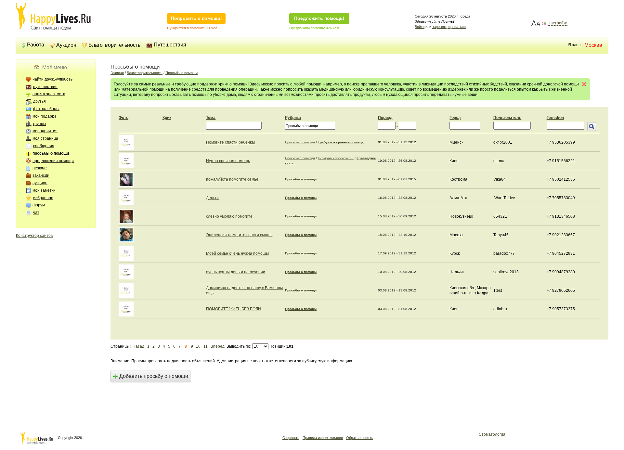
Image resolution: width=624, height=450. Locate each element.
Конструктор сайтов (34, 235)
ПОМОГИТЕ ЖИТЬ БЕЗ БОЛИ (233, 309)
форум (38, 205)
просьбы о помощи (50, 153)
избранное (43, 198)
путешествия (45, 86)
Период (385, 117)
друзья (39, 101)
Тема (210, 117)
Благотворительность (114, 45)
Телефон (555, 117)
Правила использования (323, 438)
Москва (593, 45)
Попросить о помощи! (196, 18)
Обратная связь (359, 438)
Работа (35, 44)
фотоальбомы (46, 109)
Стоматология (492, 434)
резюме (39, 168)
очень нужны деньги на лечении (235, 272)
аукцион (39, 183)
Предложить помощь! (319, 18)
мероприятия (45, 131)
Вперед (218, 346)
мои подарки (44, 116)
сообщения (43, 146)
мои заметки (44, 190)
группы (39, 124)
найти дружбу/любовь (52, 79)
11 (205, 346)
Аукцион (66, 45)
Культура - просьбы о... (336, 158)
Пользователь (507, 117)
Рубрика (293, 117)
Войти (419, 27)
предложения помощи (53, 161)
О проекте (290, 438)
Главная (117, 73)
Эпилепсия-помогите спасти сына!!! (239, 235)
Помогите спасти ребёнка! (230, 142)
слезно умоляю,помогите (229, 216)
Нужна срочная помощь (228, 161)
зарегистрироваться (449, 27)
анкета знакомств (48, 94)
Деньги (212, 198)
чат (36, 212)
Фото (123, 117)
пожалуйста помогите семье (232, 179)
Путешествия (170, 44)
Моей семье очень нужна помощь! (237, 253)
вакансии (40, 175)
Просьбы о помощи (181, 73)
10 (198, 346)
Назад (138, 346)
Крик (166, 117)
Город (455, 117)
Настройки (557, 23)
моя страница (45, 138)
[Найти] (591, 126)
